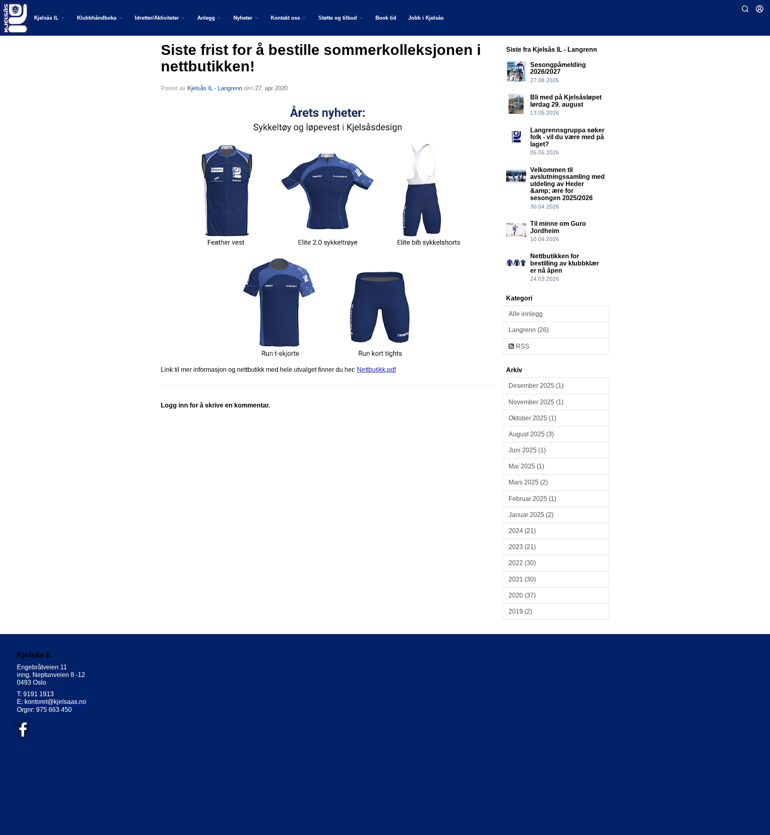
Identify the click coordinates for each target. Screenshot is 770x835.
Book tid (385, 18)
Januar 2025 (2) (531, 514)
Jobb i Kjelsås (426, 18)
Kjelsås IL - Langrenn (214, 88)
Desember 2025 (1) (536, 385)
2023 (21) (522, 546)
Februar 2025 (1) (532, 498)
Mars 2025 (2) (528, 482)
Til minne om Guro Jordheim (558, 227)
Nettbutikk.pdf (376, 369)
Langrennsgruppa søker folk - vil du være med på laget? (567, 137)
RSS (521, 346)
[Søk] (745, 9)
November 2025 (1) (536, 402)
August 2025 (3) (531, 434)
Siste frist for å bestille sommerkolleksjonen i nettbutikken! (321, 58)
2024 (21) (522, 530)
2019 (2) (520, 611)
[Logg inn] (759, 9)
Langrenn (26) (529, 329)
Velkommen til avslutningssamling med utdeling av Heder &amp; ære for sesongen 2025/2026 (567, 183)
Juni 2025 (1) (527, 450)
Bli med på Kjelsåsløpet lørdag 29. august (566, 101)
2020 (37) (522, 595)
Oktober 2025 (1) (532, 418)
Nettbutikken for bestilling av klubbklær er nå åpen (564, 263)
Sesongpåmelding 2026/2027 (558, 68)
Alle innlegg (526, 313)
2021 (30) (522, 579)
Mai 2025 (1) (526, 466)
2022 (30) (522, 562)
